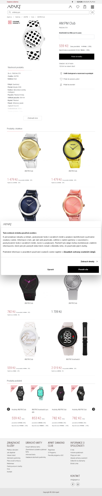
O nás (72, 450)
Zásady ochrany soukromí (78, 458)
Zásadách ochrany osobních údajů (79, 252)
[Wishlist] (77, 7)
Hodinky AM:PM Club (19, 410)
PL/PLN (92, 2)
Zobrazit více (33, 118)
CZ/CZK (79, 2)
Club (32, 17)
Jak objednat (11, 452)
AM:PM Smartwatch (73, 359)
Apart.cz (9, 17)
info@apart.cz (75, 480)
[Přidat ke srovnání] (60, 85)
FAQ (8, 469)
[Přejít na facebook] (73, 484)
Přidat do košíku (76, 56)
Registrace (51, 450)
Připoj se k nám (75, 455)
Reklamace (10, 463)
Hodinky (17, 17)
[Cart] (84, 6)
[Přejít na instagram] (78, 484)
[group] (21, 409)
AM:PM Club (29, 171)
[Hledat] (10, 12)
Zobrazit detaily (87, 261)
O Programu (52, 452)
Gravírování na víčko (70, 33)
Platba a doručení (12, 450)
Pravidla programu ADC (55, 455)
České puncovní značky (14, 466)
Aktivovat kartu (30, 454)
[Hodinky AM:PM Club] (20, 393)
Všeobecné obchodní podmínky (36, 457)
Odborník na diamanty (77, 461)
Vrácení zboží (11, 455)
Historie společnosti (76, 452)
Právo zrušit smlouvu (14, 461)
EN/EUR (86, 2)
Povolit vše (83, 269)
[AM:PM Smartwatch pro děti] (41, 393)
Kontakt (9, 472)
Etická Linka (74, 463)
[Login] (70, 7)
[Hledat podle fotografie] (15, 22)
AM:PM (26, 17)
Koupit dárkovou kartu (33, 447)
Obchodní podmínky (13, 458)
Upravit (50, 269)
